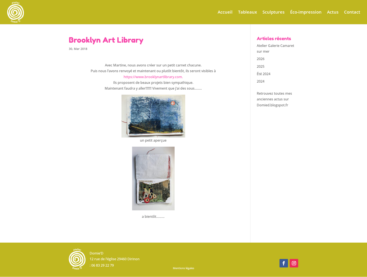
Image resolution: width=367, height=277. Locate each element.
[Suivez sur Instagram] (294, 263)
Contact (352, 13)
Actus (333, 13)
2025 (260, 66)
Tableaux (247, 13)
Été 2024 (263, 74)
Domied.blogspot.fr (272, 105)
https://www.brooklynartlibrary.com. (153, 77)
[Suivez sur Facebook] (283, 263)
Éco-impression (306, 13)
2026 (260, 58)
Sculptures (274, 13)
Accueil (225, 13)
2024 (260, 81)
